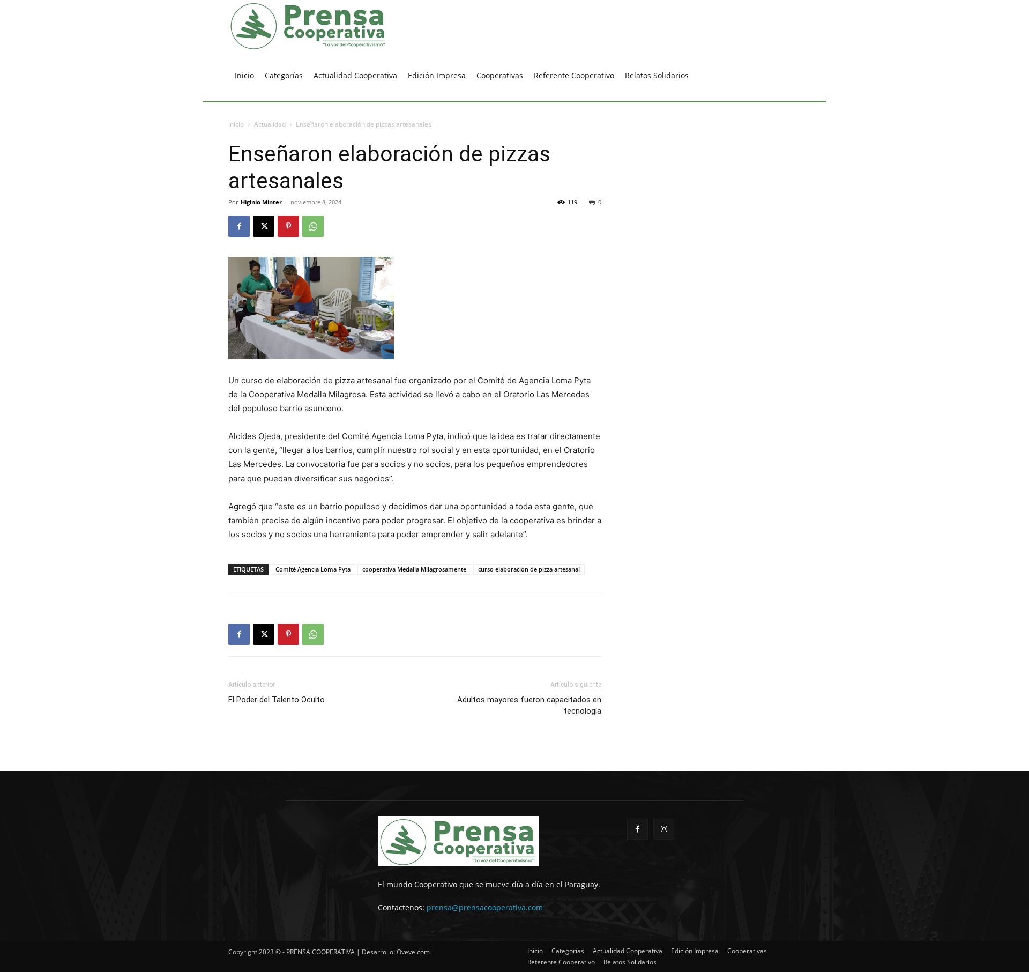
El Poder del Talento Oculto (276, 699)
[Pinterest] (288, 226)
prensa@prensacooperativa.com (485, 907)
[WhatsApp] (313, 226)
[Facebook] (239, 226)
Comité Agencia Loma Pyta (313, 569)
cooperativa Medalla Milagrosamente (414, 569)
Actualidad (270, 124)
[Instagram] (663, 829)
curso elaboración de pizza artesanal (529, 569)
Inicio (236, 124)
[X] (263, 226)
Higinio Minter (261, 202)
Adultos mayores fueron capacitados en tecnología (529, 705)
